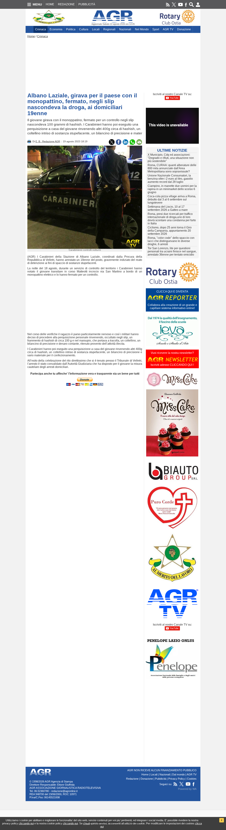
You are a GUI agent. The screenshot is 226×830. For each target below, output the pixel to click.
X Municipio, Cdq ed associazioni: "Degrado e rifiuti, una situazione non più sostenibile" (171, 158)
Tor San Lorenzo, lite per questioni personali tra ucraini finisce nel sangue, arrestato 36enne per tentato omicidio (172, 251)
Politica (70, 29)
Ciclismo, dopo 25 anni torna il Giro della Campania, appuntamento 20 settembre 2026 (170, 230)
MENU (37, 4)
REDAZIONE (66, 4)
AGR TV (168, 29)
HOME (50, 4)
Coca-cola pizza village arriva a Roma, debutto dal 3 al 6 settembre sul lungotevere (172, 199)
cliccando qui (26, 823)
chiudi (86, 823)
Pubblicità (160, 778)
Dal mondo (178, 774)
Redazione (132, 778)
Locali (96, 29)
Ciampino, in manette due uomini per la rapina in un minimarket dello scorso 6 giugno (172, 189)
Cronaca (40, 29)
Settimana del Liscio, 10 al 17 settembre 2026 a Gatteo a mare (168, 208)
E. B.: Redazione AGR (47, 141)
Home (31, 36)
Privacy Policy (176, 778)
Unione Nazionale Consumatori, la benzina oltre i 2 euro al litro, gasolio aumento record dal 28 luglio (170, 178)
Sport (155, 29)
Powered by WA (187, 789)
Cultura (83, 29)
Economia (56, 29)
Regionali (109, 29)
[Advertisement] (113, 64)
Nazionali (125, 29)
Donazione (184, 29)
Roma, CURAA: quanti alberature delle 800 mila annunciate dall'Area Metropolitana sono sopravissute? (172, 168)
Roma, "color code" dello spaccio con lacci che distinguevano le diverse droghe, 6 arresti (171, 241)
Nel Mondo (142, 29)
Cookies (192, 778)
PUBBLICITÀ (86, 4)
